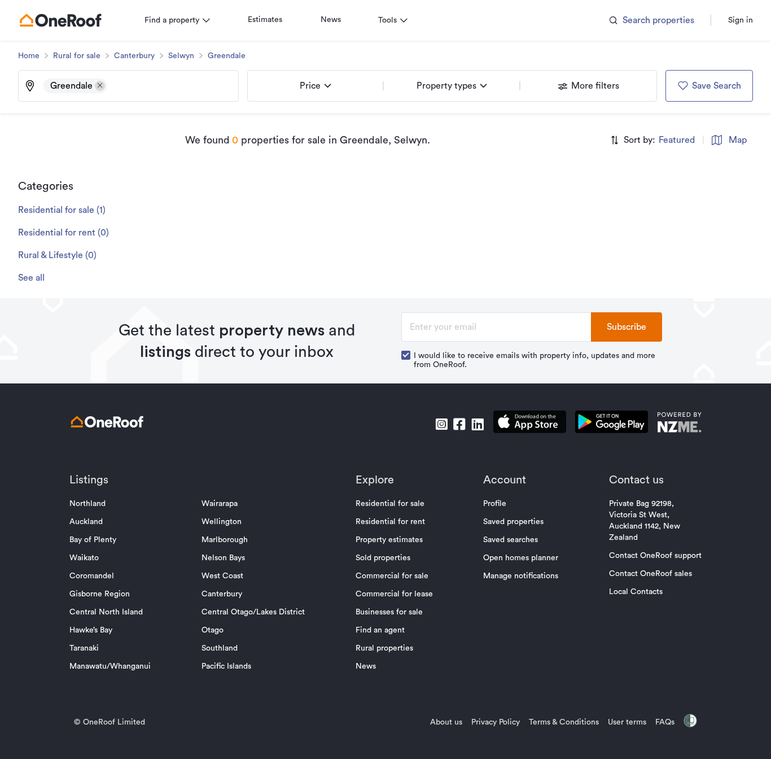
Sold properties (383, 558)
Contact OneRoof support (655, 556)
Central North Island (106, 612)
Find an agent (380, 630)
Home (29, 56)
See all (31, 277)
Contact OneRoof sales (650, 574)
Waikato (84, 558)
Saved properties (513, 522)
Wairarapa (219, 504)
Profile (494, 504)
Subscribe (626, 326)
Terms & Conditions (564, 722)
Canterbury (134, 56)
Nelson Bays (223, 558)
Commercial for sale (392, 576)
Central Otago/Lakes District (253, 612)
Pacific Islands (226, 666)
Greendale (227, 56)
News (331, 20)
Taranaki (84, 648)
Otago (212, 630)
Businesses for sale (389, 612)
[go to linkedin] (477, 424)
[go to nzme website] (679, 424)
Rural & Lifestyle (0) (57, 255)
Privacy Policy (495, 722)
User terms (627, 722)
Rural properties (384, 648)
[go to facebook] (459, 424)
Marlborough (224, 540)
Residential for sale (390, 504)
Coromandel (91, 576)
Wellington (221, 522)
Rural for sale (76, 56)
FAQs (664, 722)
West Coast (222, 576)
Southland (219, 648)
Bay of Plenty (92, 540)
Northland (87, 504)
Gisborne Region (99, 594)
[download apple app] (529, 424)
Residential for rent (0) (63, 232)
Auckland (86, 522)
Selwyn (181, 56)
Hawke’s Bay (90, 630)
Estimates (265, 20)
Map (738, 140)
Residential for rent (390, 522)
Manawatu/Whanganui (110, 666)
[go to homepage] (60, 20)
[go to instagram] (441, 424)
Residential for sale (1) (62, 210)
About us (446, 722)
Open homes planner (520, 558)
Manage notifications (520, 576)
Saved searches (510, 540)
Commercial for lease (394, 594)
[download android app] (611, 424)
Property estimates (389, 540)
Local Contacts (636, 592)
